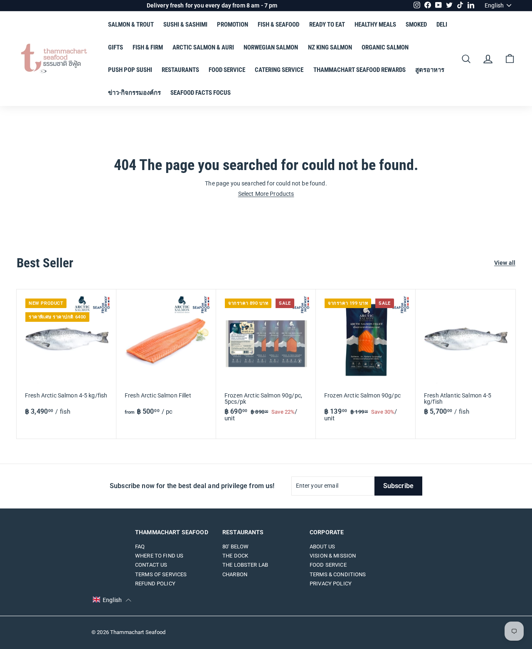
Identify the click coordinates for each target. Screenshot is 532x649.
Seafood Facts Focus (200, 92)
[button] (112, 600)
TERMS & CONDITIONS (338, 574)
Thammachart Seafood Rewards (359, 70)
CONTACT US (151, 565)
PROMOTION (232, 24)
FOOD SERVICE (227, 70)
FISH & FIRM (148, 47)
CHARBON (234, 574)
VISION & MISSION (333, 556)
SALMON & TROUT (131, 24)
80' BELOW (235, 546)
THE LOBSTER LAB (245, 565)
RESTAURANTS (180, 70)
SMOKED (416, 24)
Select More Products (266, 193)
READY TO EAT (327, 24)
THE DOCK (235, 556)
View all (504, 263)
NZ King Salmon (330, 47)
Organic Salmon (385, 47)
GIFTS (115, 47)
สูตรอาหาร (429, 70)
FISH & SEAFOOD (278, 24)
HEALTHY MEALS (375, 24)
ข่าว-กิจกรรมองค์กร (134, 92)
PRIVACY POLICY (331, 583)
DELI (441, 24)
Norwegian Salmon (271, 47)
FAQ (140, 546)
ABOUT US (322, 546)
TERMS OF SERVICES (161, 574)
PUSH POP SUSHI (130, 70)
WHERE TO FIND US (159, 556)
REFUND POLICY (155, 583)
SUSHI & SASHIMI (185, 24)
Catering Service (279, 70)
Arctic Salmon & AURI (203, 47)
